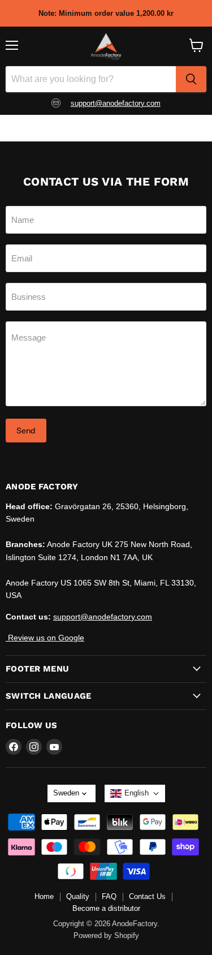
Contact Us (147, 896)
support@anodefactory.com (116, 103)
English (136, 793)
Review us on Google (45, 637)
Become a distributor (106, 908)
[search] (191, 79)
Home (44, 896)
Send (26, 430)
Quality (77, 896)
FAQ (109, 896)
